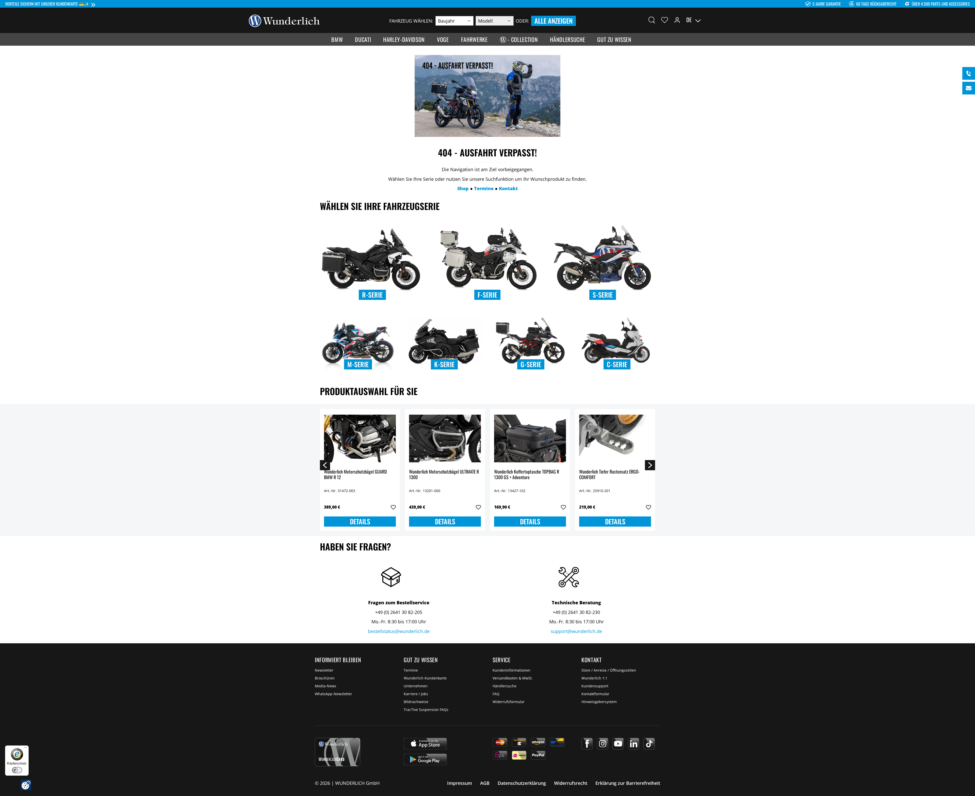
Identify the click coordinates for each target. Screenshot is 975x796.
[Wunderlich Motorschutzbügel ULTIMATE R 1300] (445, 438)
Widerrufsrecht (570, 783)
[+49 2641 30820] (968, 73)
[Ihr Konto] (677, 19)
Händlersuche (504, 686)
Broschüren (325, 678)
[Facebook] (587, 744)
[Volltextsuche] (651, 19)
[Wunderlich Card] (337, 752)
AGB (485, 783)
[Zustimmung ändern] (26, 785)
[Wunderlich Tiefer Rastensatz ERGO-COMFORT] (615, 438)
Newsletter (324, 670)
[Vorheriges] (325, 465)
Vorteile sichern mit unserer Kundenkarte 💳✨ (47, 4)
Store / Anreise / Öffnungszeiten (608, 670)
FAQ (496, 693)
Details (360, 521)
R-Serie (372, 295)
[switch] (17, 770)
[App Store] (425, 744)
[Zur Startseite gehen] (284, 20)
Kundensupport (594, 686)
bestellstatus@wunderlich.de (399, 631)
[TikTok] (649, 744)
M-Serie (358, 364)
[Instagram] (602, 744)
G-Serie (531, 364)
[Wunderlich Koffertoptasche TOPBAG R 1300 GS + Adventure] (530, 438)
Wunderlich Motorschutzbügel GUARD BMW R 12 (355, 474)
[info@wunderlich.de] (968, 88)
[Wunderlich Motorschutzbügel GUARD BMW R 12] (360, 438)
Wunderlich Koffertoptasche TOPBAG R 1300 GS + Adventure (526, 474)
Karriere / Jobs (416, 693)
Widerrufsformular (509, 701)
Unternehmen (416, 686)
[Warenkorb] (723, 19)
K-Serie (444, 364)
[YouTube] (618, 744)
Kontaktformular (595, 693)
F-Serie (487, 295)
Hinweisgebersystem (599, 701)
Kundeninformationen (511, 670)
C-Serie (617, 364)
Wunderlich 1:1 (594, 678)
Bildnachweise (416, 701)
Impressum (459, 783)
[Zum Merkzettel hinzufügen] (393, 507)
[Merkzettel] (664, 19)
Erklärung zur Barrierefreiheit (627, 783)
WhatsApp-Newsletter (333, 693)
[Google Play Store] (425, 759)
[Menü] (26, 748)
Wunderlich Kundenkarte (425, 678)
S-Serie (603, 295)
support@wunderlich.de (576, 631)
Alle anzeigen (553, 21)
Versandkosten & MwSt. (513, 678)
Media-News (325, 686)
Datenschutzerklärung (522, 783)
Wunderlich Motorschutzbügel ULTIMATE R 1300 (444, 474)
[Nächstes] (650, 465)
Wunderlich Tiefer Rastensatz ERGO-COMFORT (609, 474)
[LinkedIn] (633, 744)
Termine (411, 670)
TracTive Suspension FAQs (426, 709)
